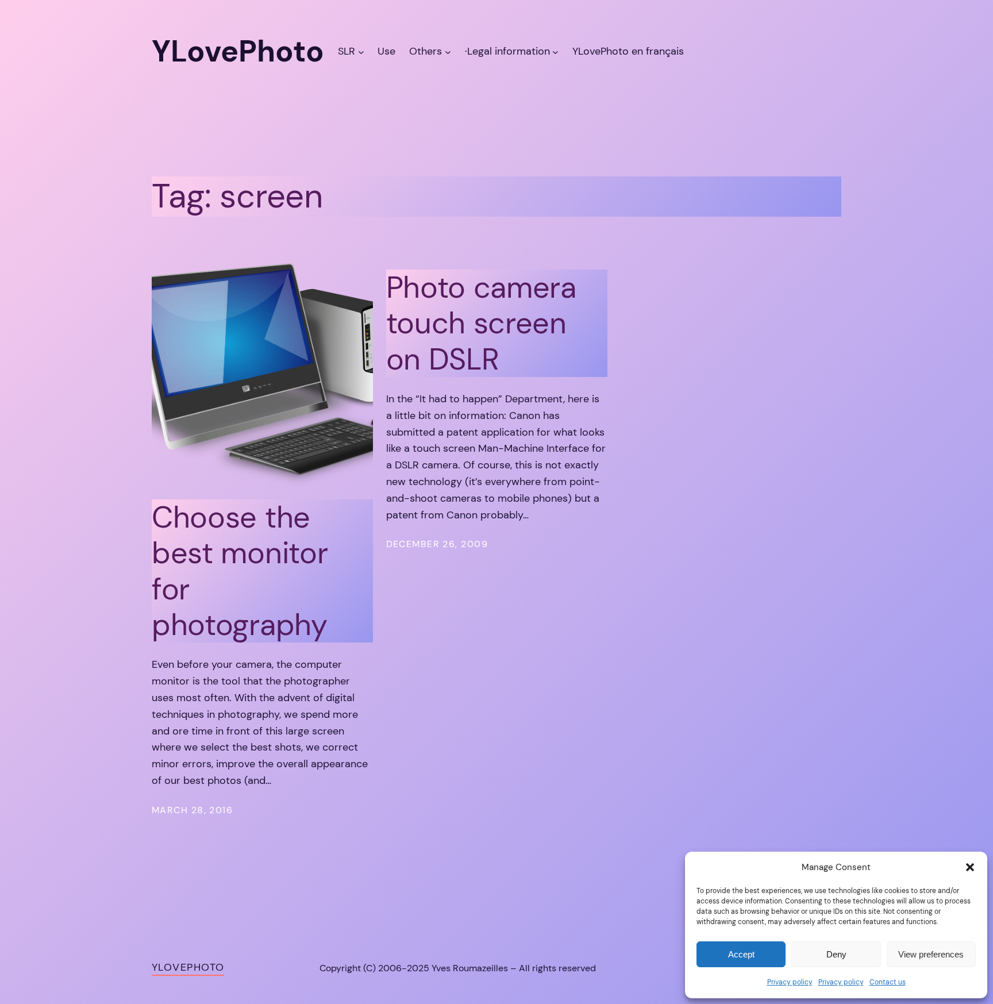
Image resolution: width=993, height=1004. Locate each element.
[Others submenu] (448, 51)
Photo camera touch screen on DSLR (481, 323)
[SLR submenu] (361, 51)
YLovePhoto (188, 967)
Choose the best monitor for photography (240, 571)
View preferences (931, 954)
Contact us (887, 982)
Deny (836, 954)
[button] (970, 867)
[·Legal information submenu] (555, 51)
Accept (741, 954)
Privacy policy (790, 982)
